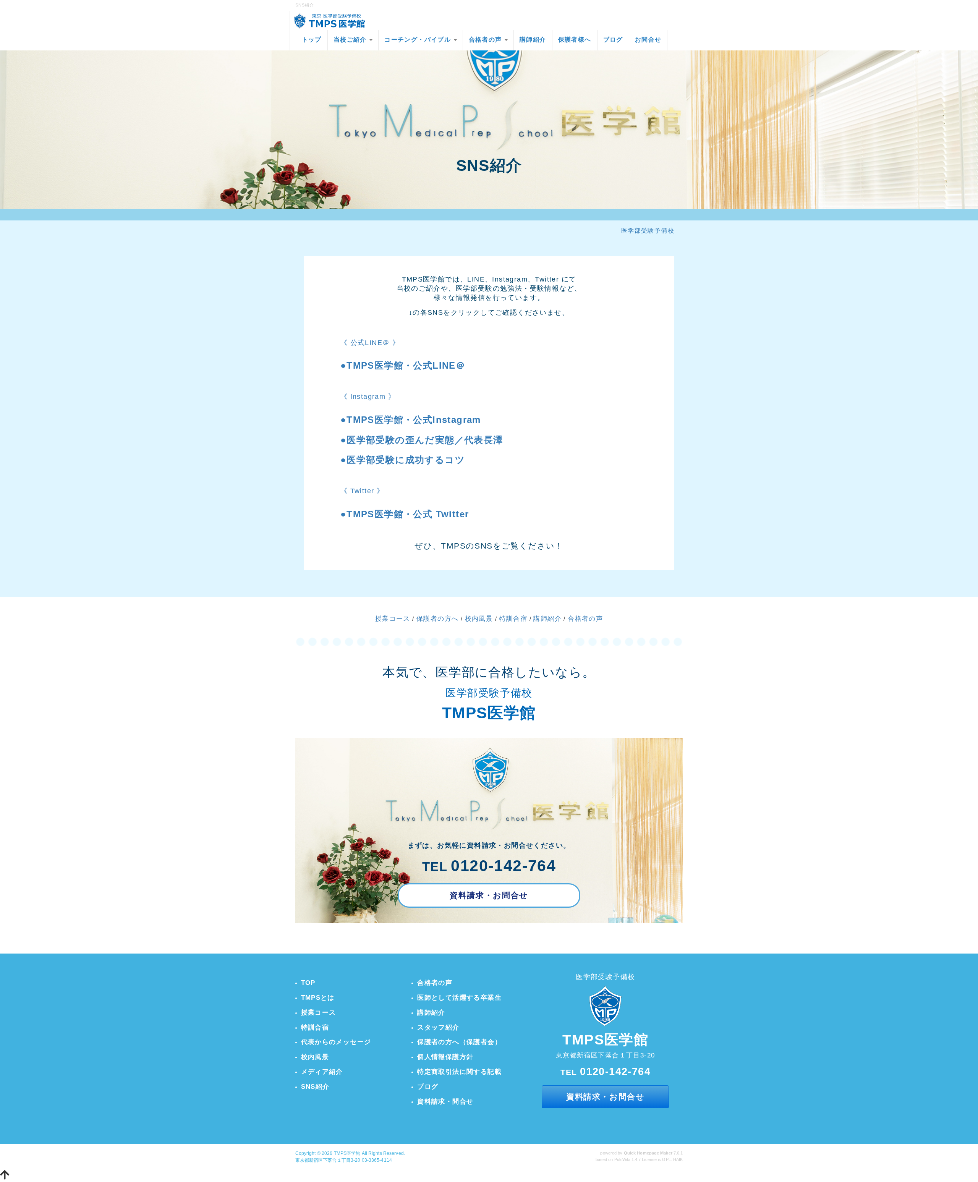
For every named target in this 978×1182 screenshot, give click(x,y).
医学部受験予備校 (647, 230)
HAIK (678, 1159)
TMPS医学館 (347, 1153)
